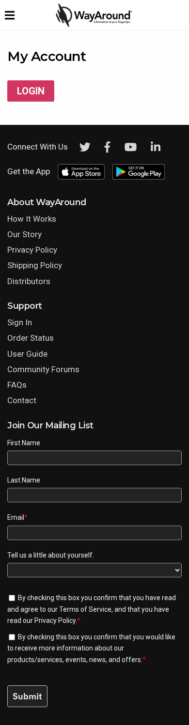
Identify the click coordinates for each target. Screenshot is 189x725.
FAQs (17, 385)
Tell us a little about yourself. (50, 555)
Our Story (24, 234)
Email (17, 517)
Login (31, 91)
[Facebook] (107, 147)
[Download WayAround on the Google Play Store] (138, 172)
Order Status (30, 338)
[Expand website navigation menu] (9, 15)
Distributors (28, 281)
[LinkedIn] (155, 147)
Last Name (23, 480)
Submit (27, 696)
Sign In (19, 322)
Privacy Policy (32, 250)
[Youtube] (131, 147)
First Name (23, 443)
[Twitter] (85, 147)
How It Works (31, 219)
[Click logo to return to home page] (94, 25)
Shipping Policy (34, 265)
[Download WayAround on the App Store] (81, 172)
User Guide (27, 354)
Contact (21, 400)
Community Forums (43, 369)
